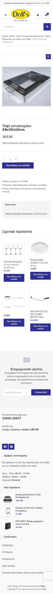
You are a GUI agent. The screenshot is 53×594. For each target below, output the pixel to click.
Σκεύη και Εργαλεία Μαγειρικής (29, 36)
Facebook (5, 447)
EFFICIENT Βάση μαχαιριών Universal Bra (29, 523)
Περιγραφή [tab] (10, 205)
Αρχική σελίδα (8, 36)
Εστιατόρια (15, 188)
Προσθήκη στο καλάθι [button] (14, 278)
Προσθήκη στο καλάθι (18, 165)
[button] (48, 56)
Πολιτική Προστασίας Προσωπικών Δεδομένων (25, 572)
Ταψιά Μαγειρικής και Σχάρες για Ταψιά (29, 185)
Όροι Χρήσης (8, 565)
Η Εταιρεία (7, 552)
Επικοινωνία (8, 559)
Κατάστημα (7, 545)
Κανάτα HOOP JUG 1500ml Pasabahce (29, 509)
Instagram (11, 447)
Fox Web (40, 586)
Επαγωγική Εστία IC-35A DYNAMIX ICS (28, 496)
